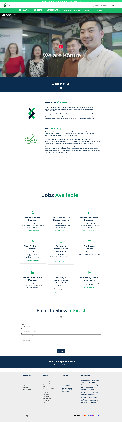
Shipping (25, 383)
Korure (27, 418)
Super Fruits (46, 396)
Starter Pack (46, 391)
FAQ (24, 385)
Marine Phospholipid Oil (49, 381)
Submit (61, 351)
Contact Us (25, 387)
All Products (46, 379)
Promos (45, 402)
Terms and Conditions (28, 381)
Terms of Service (27, 379)
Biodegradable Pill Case (49, 389)
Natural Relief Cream (48, 386)
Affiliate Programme (28, 389)
